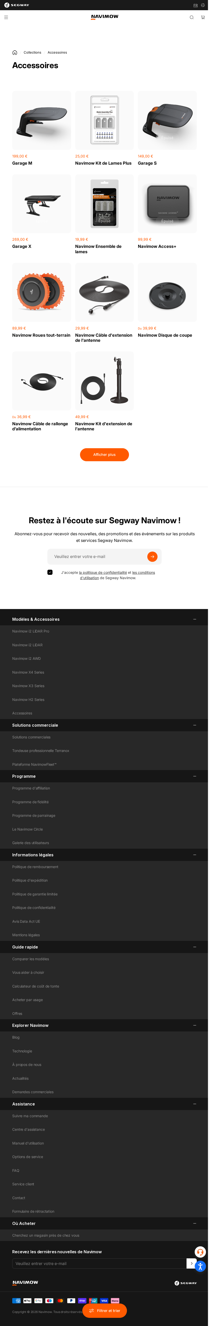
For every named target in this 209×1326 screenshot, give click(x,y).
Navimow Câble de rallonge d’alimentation (40, 426)
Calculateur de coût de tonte (35, 986)
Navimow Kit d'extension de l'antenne (103, 426)
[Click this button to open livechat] (200, 1252)
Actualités (20, 1078)
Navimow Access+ (157, 246)
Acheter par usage (27, 999)
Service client (23, 1184)
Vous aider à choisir (28, 972)
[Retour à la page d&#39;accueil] (14, 52)
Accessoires (22, 713)
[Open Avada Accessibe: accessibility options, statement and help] (200, 1266)
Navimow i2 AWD (26, 658)
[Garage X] (41, 203)
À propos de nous (26, 1064)
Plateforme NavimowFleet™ (34, 764)
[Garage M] (41, 120)
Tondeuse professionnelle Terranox (40, 750)
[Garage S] (167, 120)
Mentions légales (26, 935)
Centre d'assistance (28, 1129)
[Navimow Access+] (167, 203)
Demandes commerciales (32, 1092)
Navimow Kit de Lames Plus (103, 163)
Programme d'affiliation (31, 788)
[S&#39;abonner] (152, 557)
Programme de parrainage (33, 815)
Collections (32, 52)
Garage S (147, 163)
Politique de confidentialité (34, 907)
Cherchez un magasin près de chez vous (45, 1235)
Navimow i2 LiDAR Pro (30, 631)
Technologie (22, 1051)
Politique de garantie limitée (35, 894)
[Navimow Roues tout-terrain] (41, 292)
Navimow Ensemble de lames (98, 249)
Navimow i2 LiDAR (27, 645)
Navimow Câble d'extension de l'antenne (103, 338)
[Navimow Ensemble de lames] (104, 203)
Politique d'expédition (30, 880)
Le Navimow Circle (27, 829)
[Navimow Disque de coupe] (167, 292)
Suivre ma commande (30, 1116)
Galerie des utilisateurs (30, 843)
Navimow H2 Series (28, 699)
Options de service (27, 1156)
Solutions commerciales (31, 737)
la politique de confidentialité (103, 572)
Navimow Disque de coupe (165, 335)
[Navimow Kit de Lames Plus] (104, 120)
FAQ (15, 1170)
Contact (18, 1198)
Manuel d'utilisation (28, 1143)
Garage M (22, 163)
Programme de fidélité (30, 802)
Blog (16, 1037)
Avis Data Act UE (26, 921)
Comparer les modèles (30, 959)
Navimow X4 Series (28, 672)
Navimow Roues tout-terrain (41, 335)
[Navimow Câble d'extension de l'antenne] (104, 292)
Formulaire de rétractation (33, 1211)
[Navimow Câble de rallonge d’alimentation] (41, 380)
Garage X (21, 246)
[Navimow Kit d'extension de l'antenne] (104, 380)
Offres (17, 1013)
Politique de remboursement (35, 867)
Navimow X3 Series (28, 686)
